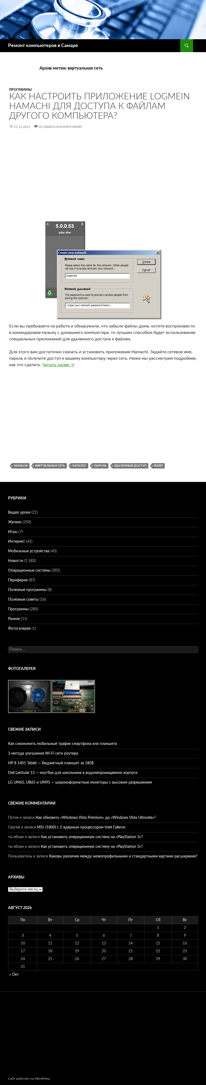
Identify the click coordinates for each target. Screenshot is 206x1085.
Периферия (18, 580)
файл (158, 465)
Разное (14, 619)
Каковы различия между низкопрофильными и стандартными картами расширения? (123, 856)
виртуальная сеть (50, 465)
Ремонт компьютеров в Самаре (43, 45)
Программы (20, 89)
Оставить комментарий (60, 126)
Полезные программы (27, 590)
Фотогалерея (19, 628)
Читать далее (58, 365)
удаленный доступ (130, 465)
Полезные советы (23, 599)
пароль (100, 465)
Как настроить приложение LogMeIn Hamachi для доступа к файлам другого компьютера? (99, 106)
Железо (14, 522)
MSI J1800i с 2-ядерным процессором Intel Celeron (81, 827)
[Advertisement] (103, 178)
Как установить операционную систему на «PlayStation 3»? (92, 837)
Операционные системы (29, 570)
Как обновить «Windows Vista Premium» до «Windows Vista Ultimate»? (96, 818)
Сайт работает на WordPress (29, 1078)
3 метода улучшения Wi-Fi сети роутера (43, 753)
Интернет (16, 541)
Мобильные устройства (28, 551)
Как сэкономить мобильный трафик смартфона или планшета (62, 744)
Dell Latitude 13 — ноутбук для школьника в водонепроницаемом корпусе (72, 773)
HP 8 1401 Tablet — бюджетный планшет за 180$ (51, 763)
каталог (79, 465)
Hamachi (21, 465)
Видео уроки (19, 512)
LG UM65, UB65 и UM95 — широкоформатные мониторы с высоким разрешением (80, 782)
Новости (15, 561)
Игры (12, 532)
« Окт (14, 974)
